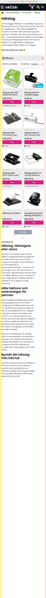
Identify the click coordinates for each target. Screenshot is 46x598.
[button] (23, 1)
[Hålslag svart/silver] (12, 199)
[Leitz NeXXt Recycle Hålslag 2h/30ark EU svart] (34, 199)
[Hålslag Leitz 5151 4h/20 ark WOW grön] (12, 78)
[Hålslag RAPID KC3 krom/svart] (12, 118)
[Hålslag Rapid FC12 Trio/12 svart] (12, 159)
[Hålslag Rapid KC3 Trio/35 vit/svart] (34, 159)
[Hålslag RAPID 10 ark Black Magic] (34, 78)
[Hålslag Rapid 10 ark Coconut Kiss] (34, 118)
